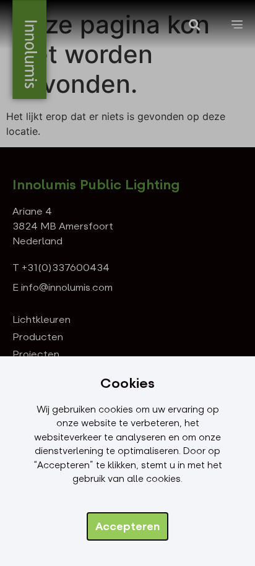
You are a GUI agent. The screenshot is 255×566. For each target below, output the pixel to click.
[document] (127, 283)
